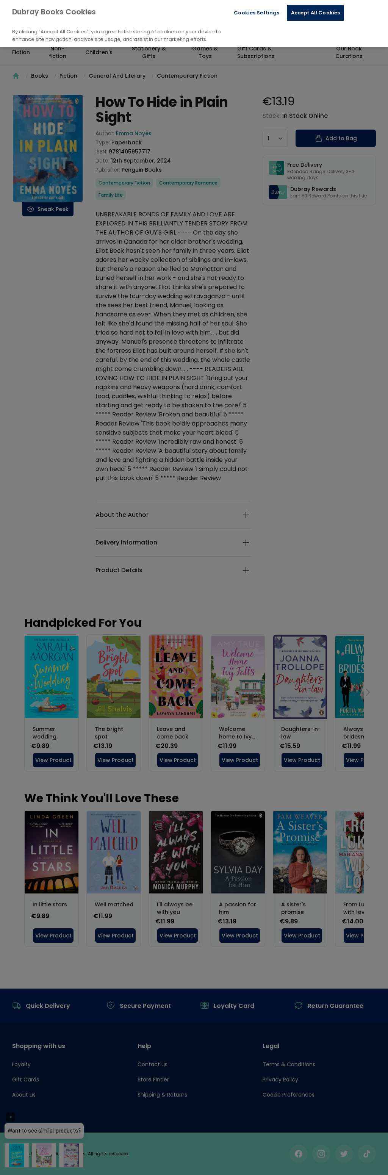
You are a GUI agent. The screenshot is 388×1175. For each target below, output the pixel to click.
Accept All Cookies (315, 12)
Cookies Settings (256, 12)
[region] (194, 23)
